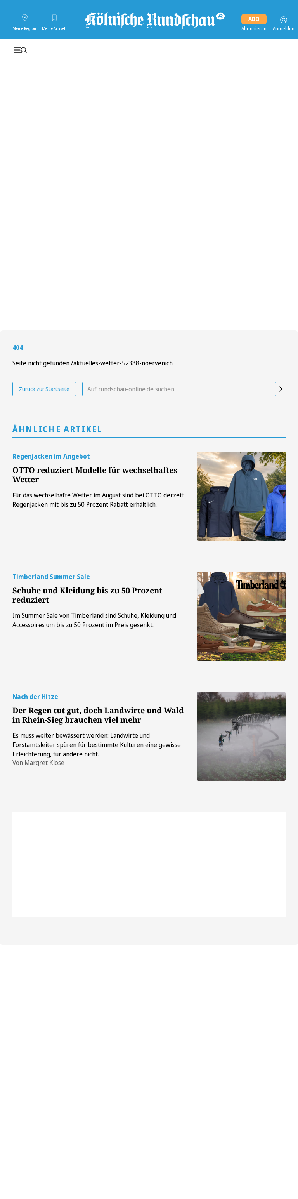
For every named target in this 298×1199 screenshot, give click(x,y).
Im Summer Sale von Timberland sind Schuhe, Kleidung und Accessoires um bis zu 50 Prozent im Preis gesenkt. (94, 620)
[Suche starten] (281, 389)
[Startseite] (154, 19)
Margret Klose (44, 762)
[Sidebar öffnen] (20, 50)
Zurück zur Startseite (44, 389)
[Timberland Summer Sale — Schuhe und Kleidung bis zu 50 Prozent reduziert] (241, 616)
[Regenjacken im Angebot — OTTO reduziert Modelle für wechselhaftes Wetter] (241, 496)
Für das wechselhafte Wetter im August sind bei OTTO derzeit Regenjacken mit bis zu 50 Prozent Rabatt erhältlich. (98, 500)
